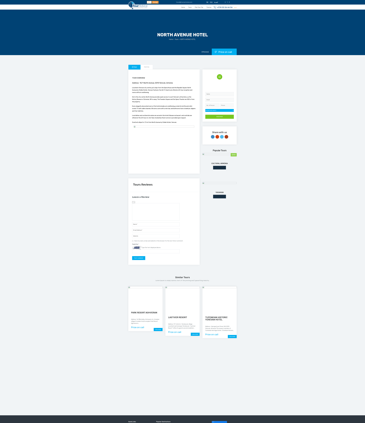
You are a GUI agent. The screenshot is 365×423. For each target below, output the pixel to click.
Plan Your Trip (199, 7)
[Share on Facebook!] (213, 137)
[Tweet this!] (222, 137)
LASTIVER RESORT (177, 317)
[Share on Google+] (217, 137)
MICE (149, 2)
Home (183, 7)
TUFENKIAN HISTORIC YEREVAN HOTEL (216, 318)
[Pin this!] (226, 137)
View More (158, 329)
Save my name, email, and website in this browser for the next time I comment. (158, 241)
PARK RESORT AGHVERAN (144, 312)
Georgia (155, 2)
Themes (208, 7)
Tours (190, 7)
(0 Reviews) (205, 52)
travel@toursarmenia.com (184, 2)
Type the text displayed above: (151, 247)
